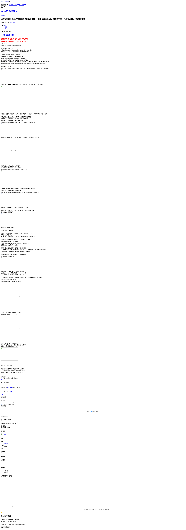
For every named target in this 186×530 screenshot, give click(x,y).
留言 (12, 387)
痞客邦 (9, 387)
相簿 (4, 25)
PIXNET (82, 509)
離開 (8, 527)
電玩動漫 (12, 22)
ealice (2, 379)
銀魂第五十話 (8, 35)
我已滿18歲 (3, 527)
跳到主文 (3, 15)
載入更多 (3, 397)
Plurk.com (13, 506)
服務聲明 (107, 509)
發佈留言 (3, 405)
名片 (4, 28)
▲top (2, 394)
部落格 (5, 27)
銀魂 (11, 391)
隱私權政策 (101, 509)
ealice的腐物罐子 (9, 11)
